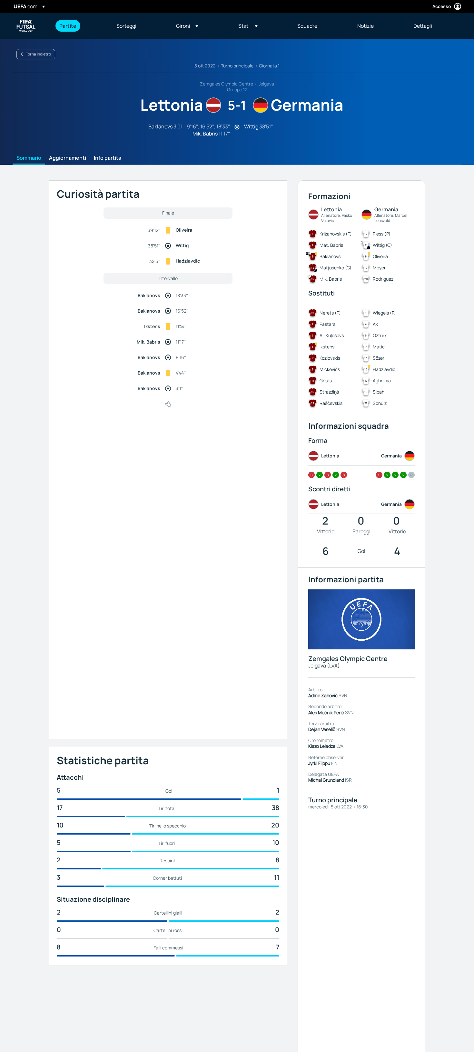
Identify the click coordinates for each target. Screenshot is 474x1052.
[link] (68, 26)
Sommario (28, 158)
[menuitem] (79, 26)
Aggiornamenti (67, 158)
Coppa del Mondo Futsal (26, 26)
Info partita (107, 158)
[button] (187, 26)
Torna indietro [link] (38, 54)
